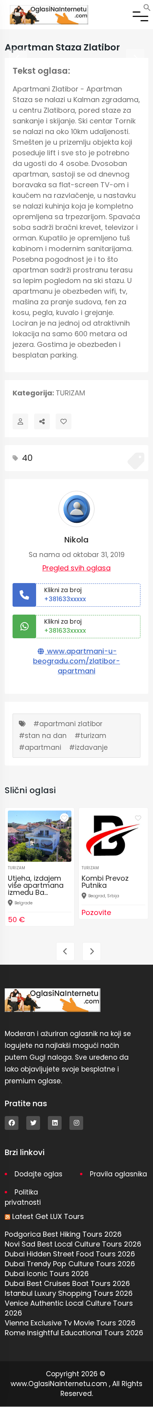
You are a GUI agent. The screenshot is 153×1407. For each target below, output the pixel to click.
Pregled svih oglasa (76, 568)
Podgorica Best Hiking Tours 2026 (63, 1234)
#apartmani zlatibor (67, 724)
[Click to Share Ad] (42, 421)
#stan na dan (43, 735)
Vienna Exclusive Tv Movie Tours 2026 (70, 1323)
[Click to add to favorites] (64, 817)
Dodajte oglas (38, 1174)
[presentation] (18, 58)
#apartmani (40, 747)
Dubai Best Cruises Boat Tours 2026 (67, 1283)
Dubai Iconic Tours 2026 (47, 1273)
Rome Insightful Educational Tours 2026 (74, 1333)
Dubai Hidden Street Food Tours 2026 (70, 1254)
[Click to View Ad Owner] (20, 421)
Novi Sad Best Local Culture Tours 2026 (73, 1244)
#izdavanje (88, 747)
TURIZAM (70, 393)
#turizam (90, 735)
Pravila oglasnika (118, 1174)
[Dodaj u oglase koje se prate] (63, 421)
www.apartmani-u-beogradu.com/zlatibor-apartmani (76, 661)
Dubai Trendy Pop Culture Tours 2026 (70, 1264)
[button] (147, 7)
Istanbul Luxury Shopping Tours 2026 (69, 1293)
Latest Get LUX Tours (48, 1216)
